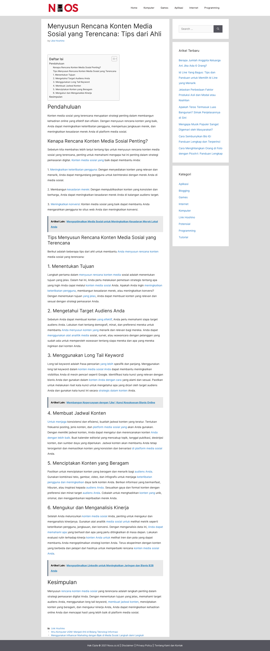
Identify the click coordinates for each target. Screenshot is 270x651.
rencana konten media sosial (79, 591)
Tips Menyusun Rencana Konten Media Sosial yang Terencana (84, 71)
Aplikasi (179, 7)
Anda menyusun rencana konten (138, 251)
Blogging (184, 190)
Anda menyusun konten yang (80, 330)
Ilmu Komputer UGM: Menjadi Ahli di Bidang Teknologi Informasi (84, 631)
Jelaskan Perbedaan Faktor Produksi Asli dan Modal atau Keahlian (197, 95)
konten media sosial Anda (94, 369)
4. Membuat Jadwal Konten (67, 85)
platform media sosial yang (110, 427)
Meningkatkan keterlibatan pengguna (73, 169)
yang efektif (104, 319)
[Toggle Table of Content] (112, 58)
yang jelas (89, 296)
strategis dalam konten (113, 390)
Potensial (184, 224)
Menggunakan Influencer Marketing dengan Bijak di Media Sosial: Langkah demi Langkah (97, 635)
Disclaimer (128, 645)
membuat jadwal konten (123, 601)
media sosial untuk (118, 521)
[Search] (218, 29)
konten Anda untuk (98, 537)
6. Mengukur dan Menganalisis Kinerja (72, 93)
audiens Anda (143, 471)
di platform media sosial (147, 448)
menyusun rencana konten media (100, 274)
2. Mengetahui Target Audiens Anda (71, 78)
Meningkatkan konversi (65, 204)
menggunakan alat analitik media (68, 335)
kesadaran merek (78, 189)
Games (164, 7)
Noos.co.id (113, 645)
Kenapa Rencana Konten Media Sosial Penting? (77, 67)
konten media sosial (98, 285)
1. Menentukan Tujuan (64, 75)
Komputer (149, 7)
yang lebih (106, 363)
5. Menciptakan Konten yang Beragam (72, 89)
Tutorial (183, 237)
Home (134, 7)
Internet (193, 7)
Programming (211, 7)
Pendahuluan (56, 63)
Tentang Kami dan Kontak (169, 645)
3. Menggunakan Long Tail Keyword (71, 82)
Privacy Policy (144, 645)
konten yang (147, 492)
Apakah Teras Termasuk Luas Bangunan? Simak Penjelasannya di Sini (199, 112)
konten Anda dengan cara (105, 379)
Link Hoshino (58, 628)
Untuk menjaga (57, 421)
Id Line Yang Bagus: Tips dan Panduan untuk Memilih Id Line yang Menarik (198, 78)
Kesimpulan (55, 96)
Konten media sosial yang (88, 160)
